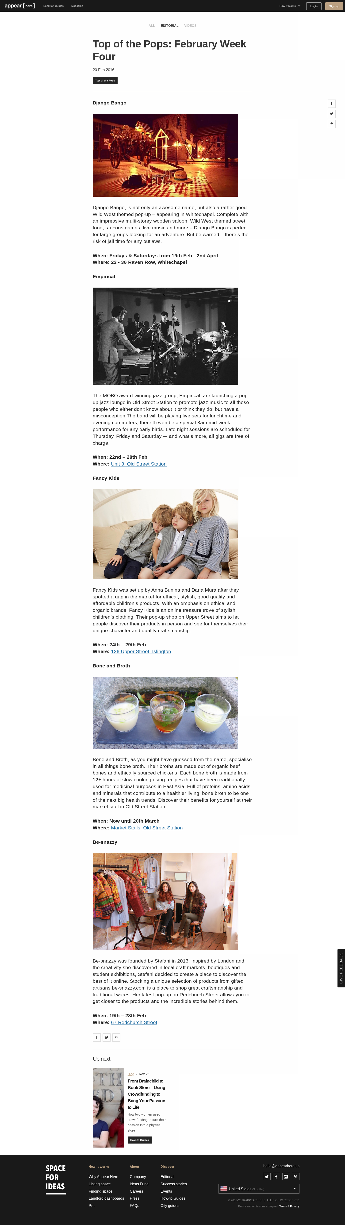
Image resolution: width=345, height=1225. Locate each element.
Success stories (174, 1184)
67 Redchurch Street (134, 1022)
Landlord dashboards (106, 1198)
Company (138, 1177)
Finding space (100, 1191)
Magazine (77, 5)
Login (314, 6)
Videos (190, 25)
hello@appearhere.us (281, 1166)
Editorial (170, 25)
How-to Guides (139, 1140)
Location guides (53, 5)
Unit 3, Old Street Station (139, 463)
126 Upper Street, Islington (141, 651)
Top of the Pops (105, 80)
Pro (92, 1206)
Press (134, 1198)
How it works (288, 5)
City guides (170, 1206)
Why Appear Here (103, 1177)
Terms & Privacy (289, 1206)
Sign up (334, 6)
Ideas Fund (139, 1184)
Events (166, 1191)
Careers (136, 1191)
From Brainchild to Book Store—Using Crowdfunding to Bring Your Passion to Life (146, 1094)
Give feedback (341, 968)
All (152, 25)
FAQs (134, 1206)
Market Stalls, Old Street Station (147, 827)
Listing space (100, 1184)
